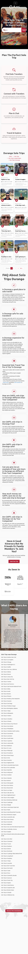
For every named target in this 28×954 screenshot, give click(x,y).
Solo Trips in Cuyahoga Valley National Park (11, 853)
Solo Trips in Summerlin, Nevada (8, 875)
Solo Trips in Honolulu (6, 760)
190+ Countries (11, 33)
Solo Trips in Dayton (6, 882)
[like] (11, 165)
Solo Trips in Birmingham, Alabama (9, 708)
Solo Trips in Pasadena (6, 858)
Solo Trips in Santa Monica (7, 885)
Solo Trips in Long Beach (7, 856)
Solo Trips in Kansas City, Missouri (9, 723)
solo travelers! (17, 382)
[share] (11, 167)
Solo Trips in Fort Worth (7, 868)
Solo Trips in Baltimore (6, 745)
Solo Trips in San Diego (6, 703)
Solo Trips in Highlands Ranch (8, 795)
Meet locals (6, 382)
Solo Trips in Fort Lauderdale (8, 767)
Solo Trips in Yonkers (6, 715)
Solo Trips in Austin (5, 691)
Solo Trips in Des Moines (7, 785)
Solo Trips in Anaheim (6, 775)
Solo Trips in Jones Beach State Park (10, 807)
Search (24, 30)
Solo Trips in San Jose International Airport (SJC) (12, 826)
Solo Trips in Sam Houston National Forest (11, 686)
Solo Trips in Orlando (6, 721)
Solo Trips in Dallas (5, 689)
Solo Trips (16, 156)
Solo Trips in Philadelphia (7, 728)
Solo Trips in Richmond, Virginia (8, 814)
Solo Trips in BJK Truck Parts (8, 865)
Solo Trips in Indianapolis (7, 713)
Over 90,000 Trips (21, 33)
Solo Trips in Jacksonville (7, 743)
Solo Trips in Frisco (5, 873)
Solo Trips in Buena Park (7, 787)
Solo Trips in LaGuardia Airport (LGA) (9, 765)
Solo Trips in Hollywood (7, 772)
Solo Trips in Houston (6, 701)
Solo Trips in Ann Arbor (6, 839)
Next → (21, 268)
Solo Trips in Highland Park (7, 762)
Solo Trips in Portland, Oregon (8, 706)
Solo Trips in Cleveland (6, 841)
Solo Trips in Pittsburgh (6, 750)
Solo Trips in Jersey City (7, 676)
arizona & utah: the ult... (8, 205)
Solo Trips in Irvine (5, 757)
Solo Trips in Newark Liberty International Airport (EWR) (12, 834)
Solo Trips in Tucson (6, 843)
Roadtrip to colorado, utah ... (9, 256)
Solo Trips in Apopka (6, 831)
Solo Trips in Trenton (6, 681)
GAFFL (10, 156)
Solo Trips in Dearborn (6, 846)
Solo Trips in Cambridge (7, 802)
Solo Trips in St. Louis (6, 748)
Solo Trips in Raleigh (6, 805)
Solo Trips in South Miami (7, 738)
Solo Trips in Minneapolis (7, 783)
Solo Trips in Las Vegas (6, 790)
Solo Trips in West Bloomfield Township (10, 812)
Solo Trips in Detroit (6, 848)
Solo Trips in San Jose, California (9, 669)
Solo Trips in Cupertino (6, 740)
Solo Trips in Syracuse (6, 878)
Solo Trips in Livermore (6, 736)
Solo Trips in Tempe (6, 860)
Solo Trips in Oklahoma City (7, 895)
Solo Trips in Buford (6, 780)
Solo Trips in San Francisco (7, 684)
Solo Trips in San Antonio (7, 726)
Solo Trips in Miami (5, 809)
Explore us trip (5, 179)
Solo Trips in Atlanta (6, 671)
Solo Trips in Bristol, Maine (7, 890)
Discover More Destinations (14, 910)
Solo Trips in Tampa (5, 710)
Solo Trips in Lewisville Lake (8, 817)
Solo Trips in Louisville (6, 863)
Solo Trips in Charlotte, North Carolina (10, 731)
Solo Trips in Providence (7, 753)
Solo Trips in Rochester (6, 851)
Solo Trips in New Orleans (7, 819)
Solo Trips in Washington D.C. (8, 664)
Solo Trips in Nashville (6, 770)
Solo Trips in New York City (7, 679)
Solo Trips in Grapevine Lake (8, 887)
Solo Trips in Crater (5, 870)
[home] (14, 7)
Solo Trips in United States (14, 158)
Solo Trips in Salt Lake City (7, 792)
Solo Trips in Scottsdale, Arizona (9, 829)
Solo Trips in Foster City (7, 880)
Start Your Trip (14, 561)
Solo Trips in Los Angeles (7, 659)
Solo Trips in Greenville (6, 822)
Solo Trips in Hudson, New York (8, 657)
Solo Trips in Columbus (6, 719)
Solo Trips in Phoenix (6, 696)
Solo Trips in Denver (6, 674)
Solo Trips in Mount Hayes (7, 755)
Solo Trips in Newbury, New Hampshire (10, 698)
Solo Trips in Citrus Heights (7, 797)
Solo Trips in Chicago (6, 662)
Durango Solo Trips (14, 153)
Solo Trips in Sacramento (7, 733)
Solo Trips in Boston (6, 693)
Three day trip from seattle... (9, 231)
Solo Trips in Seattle (6, 667)
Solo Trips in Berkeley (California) (9, 800)
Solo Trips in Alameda (6, 778)
